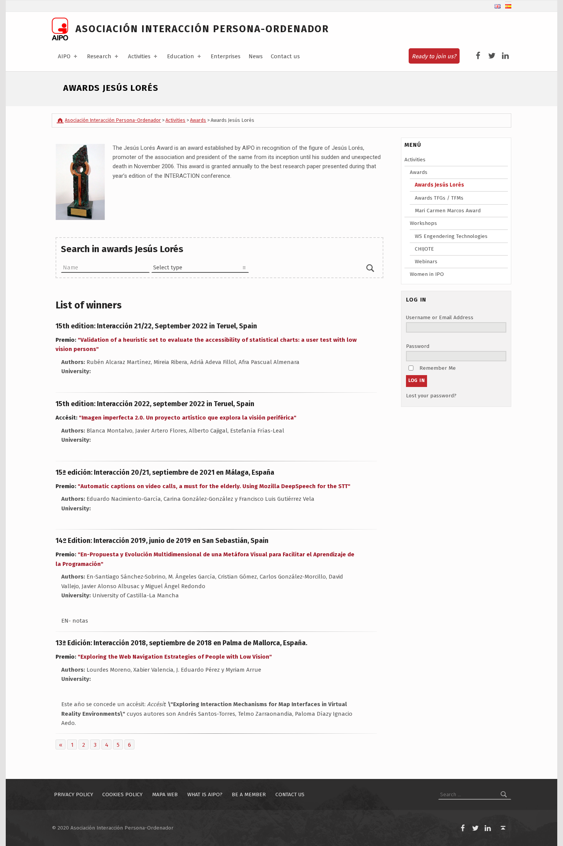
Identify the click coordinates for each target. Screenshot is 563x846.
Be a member (249, 794)
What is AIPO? (205, 794)
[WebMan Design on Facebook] (478, 55)
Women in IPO (427, 274)
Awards (418, 172)
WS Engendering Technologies (451, 236)
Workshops (423, 223)
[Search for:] (474, 794)
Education (180, 56)
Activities (139, 56)
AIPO (64, 56)
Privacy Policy (73, 794)
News (256, 56)
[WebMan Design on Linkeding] (505, 55)
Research (99, 56)
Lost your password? (431, 395)
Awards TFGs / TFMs (439, 198)
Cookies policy (122, 794)
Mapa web (165, 794)
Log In (416, 380)
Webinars (426, 261)
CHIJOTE (424, 249)
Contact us (285, 56)
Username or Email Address (439, 317)
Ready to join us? (434, 56)
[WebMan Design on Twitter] (492, 55)
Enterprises (226, 56)
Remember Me (437, 368)
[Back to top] (503, 828)
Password (417, 346)
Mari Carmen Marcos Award (448, 210)
